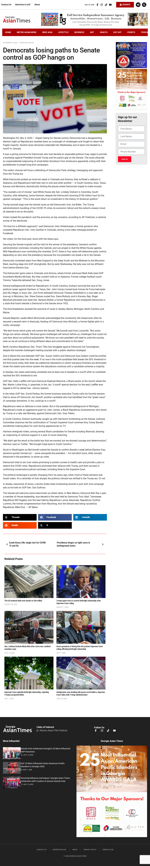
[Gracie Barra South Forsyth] (131, 67)
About (37, 4)
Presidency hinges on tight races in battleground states (73, 544)
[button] (144, 4)
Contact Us (6, 4)
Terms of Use (108, 850)
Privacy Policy (90, 850)
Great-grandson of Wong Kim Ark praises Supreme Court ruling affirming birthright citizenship (79, 647)
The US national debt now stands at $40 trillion (23, 600)
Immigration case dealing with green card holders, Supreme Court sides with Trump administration (80, 693)
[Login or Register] (138, 4)
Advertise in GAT (23, 4)
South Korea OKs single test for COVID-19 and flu (27, 544)
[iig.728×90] (94, 25)
